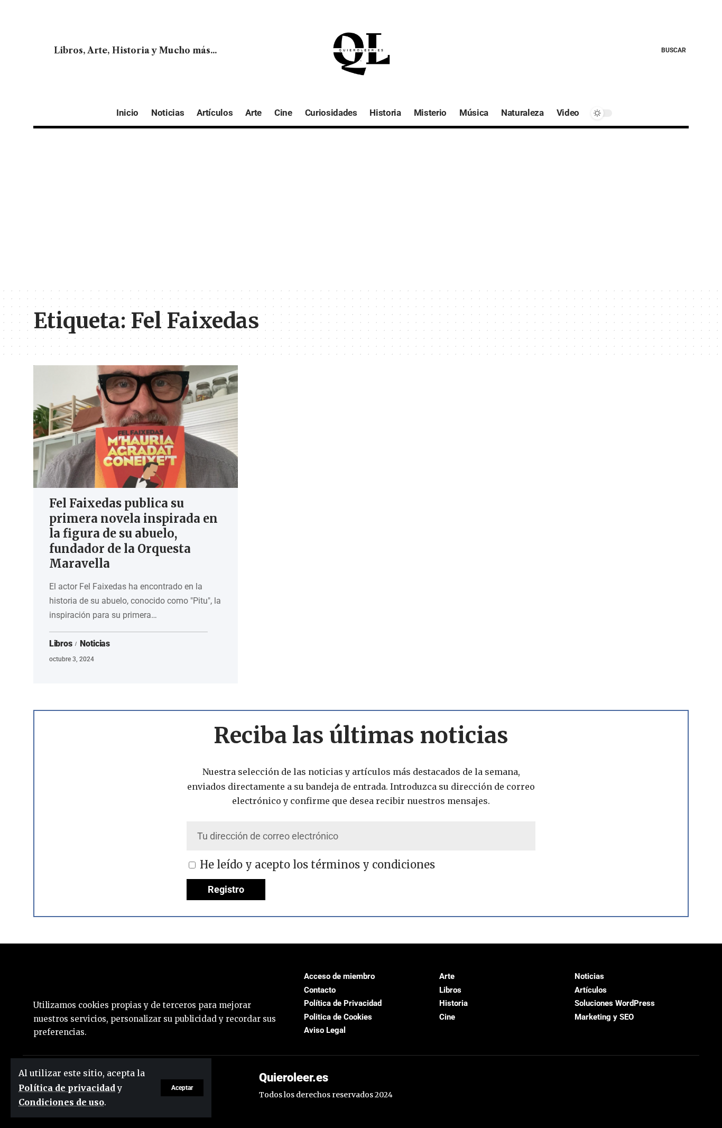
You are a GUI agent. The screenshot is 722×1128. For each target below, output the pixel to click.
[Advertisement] (361, 208)
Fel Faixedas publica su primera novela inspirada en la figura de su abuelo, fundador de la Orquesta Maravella (133, 533)
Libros (60, 644)
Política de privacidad (66, 1088)
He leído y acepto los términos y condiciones (317, 864)
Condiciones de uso (61, 1102)
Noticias (95, 644)
